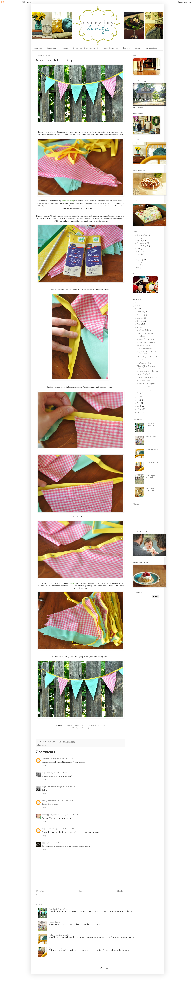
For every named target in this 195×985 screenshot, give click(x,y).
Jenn (43, 843)
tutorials (64, 48)
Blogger (106, 968)
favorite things (139, 240)
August (139, 324)
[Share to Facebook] (71, 742)
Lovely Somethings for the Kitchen (148, 371)
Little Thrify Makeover (144, 330)
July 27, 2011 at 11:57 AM (69, 815)
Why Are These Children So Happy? (146, 367)
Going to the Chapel (143, 374)
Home (81, 891)
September (140, 321)
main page (38, 48)
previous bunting (68, 200)
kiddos (137, 249)
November (140, 315)
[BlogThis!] (66, 742)
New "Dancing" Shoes (144, 363)
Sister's (72, 583)
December (140, 312)
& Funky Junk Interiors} (80, 727)
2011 (137, 309)
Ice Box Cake (141, 360)
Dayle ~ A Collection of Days (52, 787)
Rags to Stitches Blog (49, 829)
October (140, 318)
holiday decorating (141, 243)
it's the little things (141, 246)
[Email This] (64, 742)
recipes (137, 262)
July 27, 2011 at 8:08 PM (53, 843)
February (140, 409)
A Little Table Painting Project (151, 489)
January (139, 412)
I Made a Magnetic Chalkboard (147, 357)
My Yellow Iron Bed (152, 462)
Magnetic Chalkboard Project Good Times (146, 353)
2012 (137, 306)
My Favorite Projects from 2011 (152, 451)
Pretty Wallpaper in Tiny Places (147, 377)
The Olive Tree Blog (49, 759)
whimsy (137, 268)
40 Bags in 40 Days (141, 235)
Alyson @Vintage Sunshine (51, 815)
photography (139, 259)
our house (138, 254)
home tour (51, 48)
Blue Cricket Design (88, 725)
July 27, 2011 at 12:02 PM (65, 829)
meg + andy (46, 773)
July (138, 327)
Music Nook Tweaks (144, 380)
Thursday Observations (144, 349)
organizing (138, 251)
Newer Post (40, 891)
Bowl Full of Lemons (72, 725)
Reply (44, 765)
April (139, 403)
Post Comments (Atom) (52, 895)
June (138, 397)
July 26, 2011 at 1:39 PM (70, 787)
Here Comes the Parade (144, 390)
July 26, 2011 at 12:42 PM (59, 773)
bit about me (151, 48)
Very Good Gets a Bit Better (146, 342)
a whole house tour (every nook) (152, 476)
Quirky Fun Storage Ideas (145, 333)
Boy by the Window (143, 345)
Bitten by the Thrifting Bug (146, 384)
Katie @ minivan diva (49, 801)
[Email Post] (59, 742)
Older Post (120, 891)
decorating (138, 238)
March (139, 406)
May (138, 400)
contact (138, 48)
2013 (137, 303)
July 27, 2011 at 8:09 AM (65, 801)
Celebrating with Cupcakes (146, 387)
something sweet (111, 48)
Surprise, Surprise (151, 437)
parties (137, 257)
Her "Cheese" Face (143, 336)
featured (126, 48)
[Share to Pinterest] (74, 742)
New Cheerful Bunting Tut (146, 339)
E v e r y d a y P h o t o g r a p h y (86, 48)
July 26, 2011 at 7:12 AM (65, 759)
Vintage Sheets (141, 393)
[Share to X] (69, 742)
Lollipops (101, 725)
